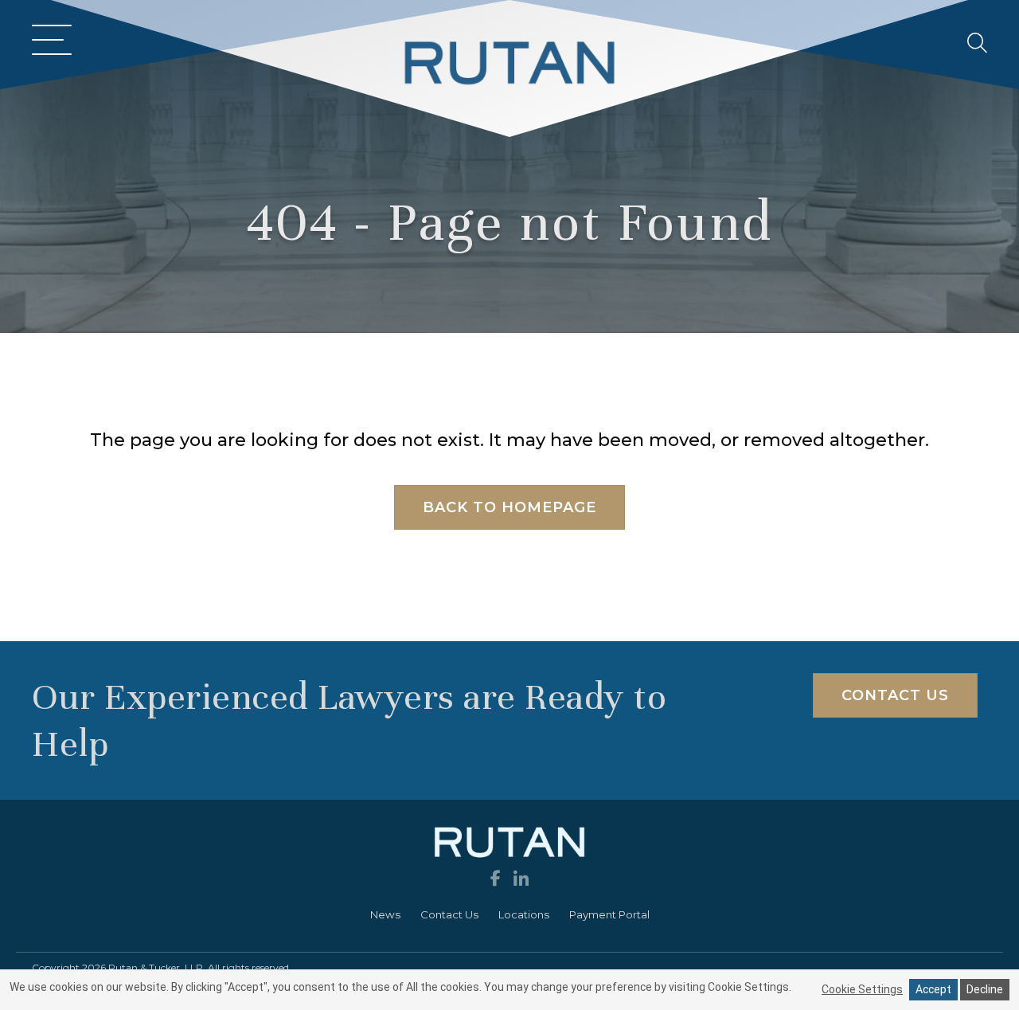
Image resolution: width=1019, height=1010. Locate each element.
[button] (48, 42)
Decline (984, 989)
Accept (933, 989)
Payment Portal (609, 914)
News (385, 914)
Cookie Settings (862, 989)
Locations (523, 914)
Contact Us (449, 914)
